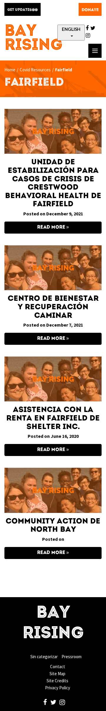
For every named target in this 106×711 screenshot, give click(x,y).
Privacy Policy (57, 687)
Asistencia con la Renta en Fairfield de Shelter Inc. (53, 418)
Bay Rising (33, 38)
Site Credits (57, 680)
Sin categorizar (44, 656)
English (71, 29)
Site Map (57, 673)
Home (9, 69)
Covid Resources (35, 69)
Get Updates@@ (22, 10)
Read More (51, 227)
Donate (90, 10)
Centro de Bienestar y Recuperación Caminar (53, 307)
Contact (57, 666)
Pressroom (72, 656)
